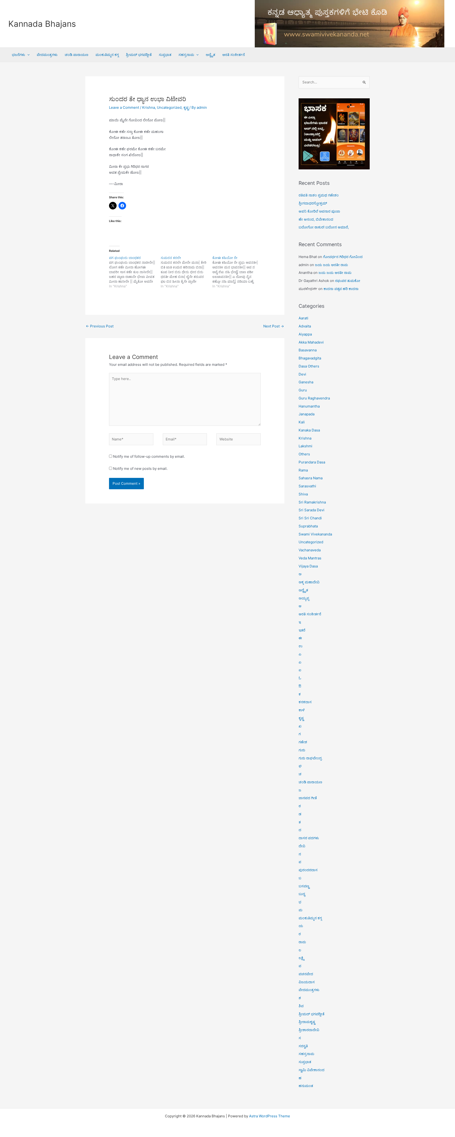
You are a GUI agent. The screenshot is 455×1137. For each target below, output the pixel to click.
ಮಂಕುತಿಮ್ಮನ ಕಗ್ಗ (107, 54)
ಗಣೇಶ (303, 742)
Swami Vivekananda (315, 534)
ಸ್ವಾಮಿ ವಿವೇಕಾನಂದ (311, 1070)
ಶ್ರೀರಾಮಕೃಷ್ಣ (307, 1021)
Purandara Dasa (312, 462)
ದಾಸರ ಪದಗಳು (309, 838)
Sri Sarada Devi (311, 510)
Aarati (303, 318)
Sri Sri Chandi (310, 518)
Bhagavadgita (310, 358)
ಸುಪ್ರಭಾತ (165, 54)
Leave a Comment (124, 107)
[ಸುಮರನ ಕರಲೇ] (186, 272)
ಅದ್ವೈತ (210, 54)
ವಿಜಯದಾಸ (307, 982)
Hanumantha (309, 406)
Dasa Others (309, 366)
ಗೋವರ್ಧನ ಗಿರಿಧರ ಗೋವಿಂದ (343, 256)
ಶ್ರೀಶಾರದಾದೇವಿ (309, 1030)
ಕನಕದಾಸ (305, 702)
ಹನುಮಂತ (306, 1085)
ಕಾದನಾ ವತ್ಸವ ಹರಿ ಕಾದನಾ (341, 288)
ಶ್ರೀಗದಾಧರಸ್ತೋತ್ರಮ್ (313, 203)
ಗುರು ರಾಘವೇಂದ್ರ (310, 758)
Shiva (303, 494)
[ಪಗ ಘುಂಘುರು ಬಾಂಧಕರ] (135, 272)
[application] (27, 55)
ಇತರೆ (302, 630)
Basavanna (308, 350)
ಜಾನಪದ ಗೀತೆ (308, 798)
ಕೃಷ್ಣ (185, 107)
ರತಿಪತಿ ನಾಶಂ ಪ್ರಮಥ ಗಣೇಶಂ (319, 195)
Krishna (148, 107)
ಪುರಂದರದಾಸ (308, 870)
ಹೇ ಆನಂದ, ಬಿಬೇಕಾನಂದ (316, 219)
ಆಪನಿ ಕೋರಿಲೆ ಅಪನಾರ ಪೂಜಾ (319, 211)
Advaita (305, 326)
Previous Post (100, 326)
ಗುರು (302, 750)
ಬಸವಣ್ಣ (304, 886)
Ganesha (306, 382)
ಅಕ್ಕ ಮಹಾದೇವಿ (309, 582)
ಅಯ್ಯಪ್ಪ (304, 598)
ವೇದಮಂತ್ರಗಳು (47, 54)
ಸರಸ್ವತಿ (303, 1046)
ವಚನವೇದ (306, 974)
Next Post (273, 326)
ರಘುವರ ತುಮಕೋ (347, 280)
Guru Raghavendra (314, 398)
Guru (303, 390)
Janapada (306, 414)
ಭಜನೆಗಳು (18, 54)
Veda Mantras (310, 558)
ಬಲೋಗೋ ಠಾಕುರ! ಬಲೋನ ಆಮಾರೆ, (324, 227)
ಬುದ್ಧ (302, 894)
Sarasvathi (307, 486)
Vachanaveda (310, 550)
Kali (302, 422)
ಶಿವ (301, 1006)
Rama (303, 470)
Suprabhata (308, 526)
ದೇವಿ (302, 846)
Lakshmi (305, 446)
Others (304, 454)
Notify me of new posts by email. (140, 468)
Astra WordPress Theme (269, 1116)
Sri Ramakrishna (312, 502)
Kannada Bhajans (42, 24)
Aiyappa (305, 334)
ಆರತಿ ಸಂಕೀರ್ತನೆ (233, 54)
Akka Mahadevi (311, 342)
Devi (302, 374)
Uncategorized (169, 107)
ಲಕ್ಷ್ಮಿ (301, 958)
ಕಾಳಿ (302, 710)
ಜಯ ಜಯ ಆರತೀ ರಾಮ (331, 265)
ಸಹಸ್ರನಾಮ (186, 54)
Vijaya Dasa (308, 566)
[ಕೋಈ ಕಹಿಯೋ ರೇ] (238, 272)
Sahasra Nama (311, 478)
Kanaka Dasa (309, 430)
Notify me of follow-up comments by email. (149, 456)
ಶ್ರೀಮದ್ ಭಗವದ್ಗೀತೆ (139, 54)
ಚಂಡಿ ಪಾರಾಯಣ (76, 54)
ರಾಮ (302, 942)
